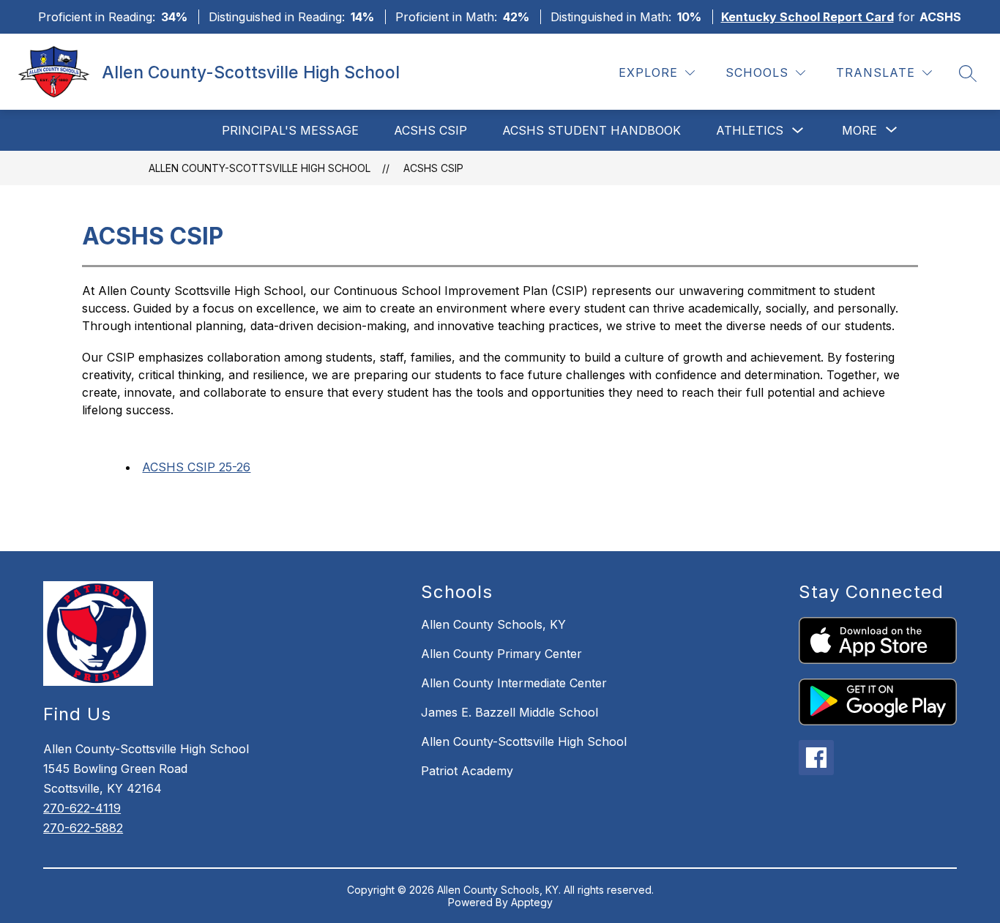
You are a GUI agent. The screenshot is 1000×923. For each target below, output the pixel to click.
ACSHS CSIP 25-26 (196, 467)
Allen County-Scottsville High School (259, 168)
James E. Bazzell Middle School (509, 712)
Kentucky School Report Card (807, 17)
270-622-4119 (82, 808)
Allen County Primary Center (501, 653)
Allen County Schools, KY (493, 624)
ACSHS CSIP (430, 130)
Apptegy (532, 902)
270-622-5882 (83, 828)
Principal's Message (290, 130)
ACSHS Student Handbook (591, 130)
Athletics (749, 130)
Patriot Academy (467, 770)
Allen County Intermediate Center (514, 683)
